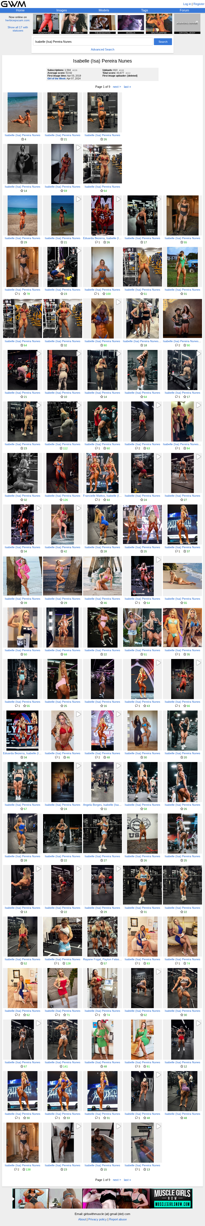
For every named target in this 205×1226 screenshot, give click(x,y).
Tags (144, 10)
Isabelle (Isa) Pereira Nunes (22, 135)
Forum (184, 10)
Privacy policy (97, 1219)
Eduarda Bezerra (94, 238)
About (82, 1219)
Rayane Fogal (92, 959)
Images (61, 10)
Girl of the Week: (56, 78)
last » (127, 86)
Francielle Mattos (94, 495)
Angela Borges (92, 804)
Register (198, 4)
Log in (187, 4)
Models (104, 10)
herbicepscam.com (17, 20)
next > (117, 86)
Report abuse (118, 1219)
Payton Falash (111, 959)
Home (20, 10)
